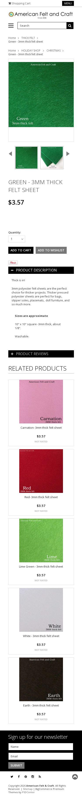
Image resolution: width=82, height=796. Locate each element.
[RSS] (40, 776)
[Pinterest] (25, 776)
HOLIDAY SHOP (31, 50)
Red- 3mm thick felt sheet (41, 497)
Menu (68, 3)
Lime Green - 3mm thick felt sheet (41, 566)
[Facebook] (18, 776)
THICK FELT (28, 38)
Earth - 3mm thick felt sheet (41, 705)
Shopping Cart (21, 3)
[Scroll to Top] (75, 777)
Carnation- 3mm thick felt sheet (41, 428)
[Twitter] (11, 776)
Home (12, 38)
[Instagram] (32, 776)
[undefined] (41, 100)
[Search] (69, 25)
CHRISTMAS (54, 50)
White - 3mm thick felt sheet (41, 636)
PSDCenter (28, 792)
